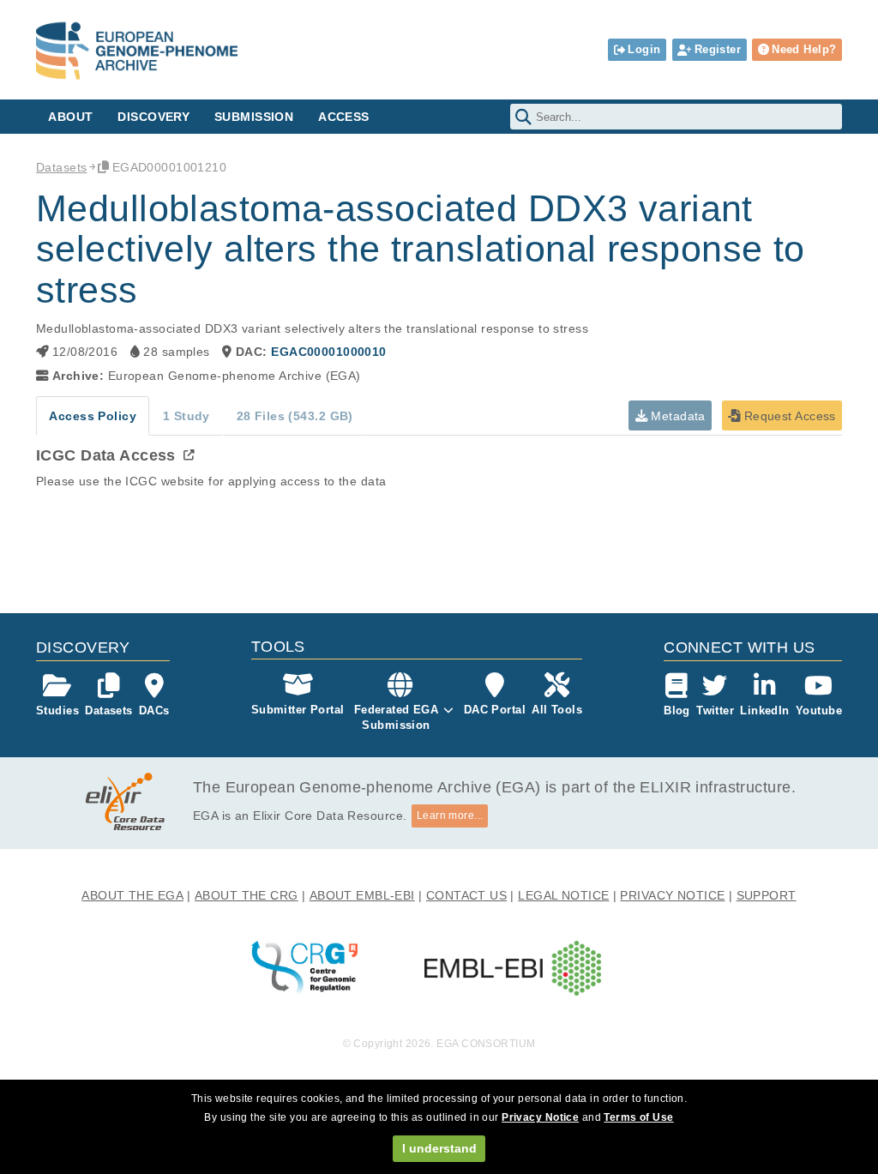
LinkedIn (764, 710)
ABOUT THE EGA (132, 895)
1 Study (186, 416)
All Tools (557, 709)
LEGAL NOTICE (563, 895)
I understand (439, 1148)
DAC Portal (495, 709)
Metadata (676, 416)
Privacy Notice (540, 1117)
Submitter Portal (298, 709)
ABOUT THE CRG (246, 895)
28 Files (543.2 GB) (295, 416)
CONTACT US (466, 895)
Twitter (715, 710)
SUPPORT (767, 895)
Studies (57, 710)
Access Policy (92, 416)
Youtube (819, 710)
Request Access (787, 416)
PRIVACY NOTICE (672, 895)
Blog (677, 710)
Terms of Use (638, 1117)
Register (718, 49)
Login (644, 49)
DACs (154, 710)
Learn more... (450, 815)
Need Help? (804, 49)
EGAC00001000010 (328, 351)
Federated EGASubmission (396, 717)
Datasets (61, 167)
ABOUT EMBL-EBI (362, 895)
